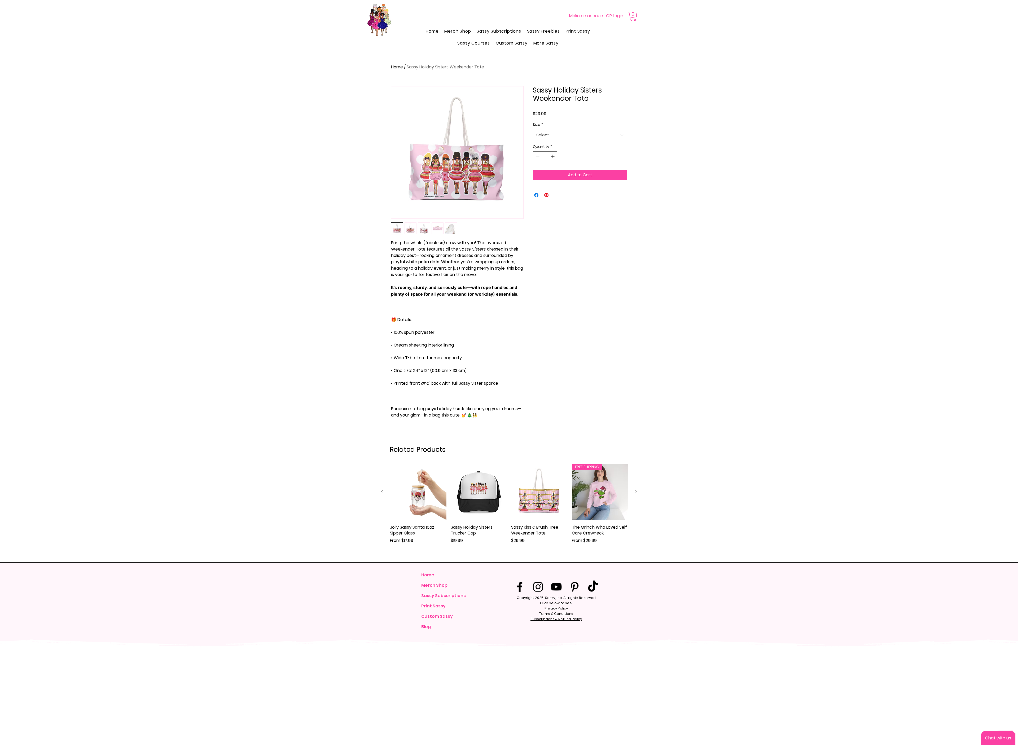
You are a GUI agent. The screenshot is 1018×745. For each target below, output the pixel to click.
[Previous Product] (382, 492)
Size (538, 124)
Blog (426, 627)
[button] (633, 16)
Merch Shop (434, 585)
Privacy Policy (556, 608)
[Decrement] (537, 156)
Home (397, 67)
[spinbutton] (545, 156)
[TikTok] (592, 586)
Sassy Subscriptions (443, 596)
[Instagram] (538, 586)
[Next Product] (636, 492)
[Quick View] (418, 492)
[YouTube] (556, 586)
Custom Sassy (437, 616)
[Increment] (553, 156)
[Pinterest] (574, 586)
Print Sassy (433, 606)
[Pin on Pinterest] (546, 195)
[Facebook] (519, 586)
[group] (509, 511)
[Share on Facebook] (536, 195)
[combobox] (580, 135)
